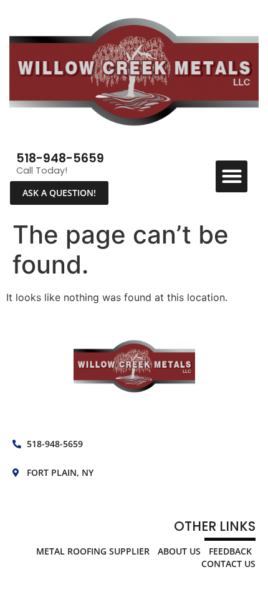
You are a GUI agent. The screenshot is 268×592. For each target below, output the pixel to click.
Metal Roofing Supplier (93, 551)
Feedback (230, 551)
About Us (179, 551)
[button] (231, 176)
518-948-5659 (60, 158)
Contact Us (228, 564)
